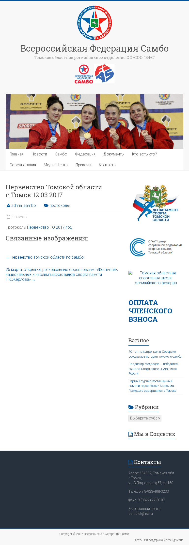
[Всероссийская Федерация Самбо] (94, 6)
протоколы (60, 205)
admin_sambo (23, 205)
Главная (17, 154)
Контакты (107, 165)
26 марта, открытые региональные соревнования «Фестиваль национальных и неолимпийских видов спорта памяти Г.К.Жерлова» (62, 274)
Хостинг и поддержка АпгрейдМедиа (159, 540)
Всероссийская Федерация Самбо (94, 48)
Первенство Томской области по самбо (45, 257)
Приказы (83, 165)
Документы (113, 154)
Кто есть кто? (144, 154)
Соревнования (23, 165)
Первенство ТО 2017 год (49, 227)
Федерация (85, 154)
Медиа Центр (56, 165)
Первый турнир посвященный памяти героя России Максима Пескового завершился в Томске (152, 385)
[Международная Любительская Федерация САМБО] (104, 67)
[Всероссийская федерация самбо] (84, 67)
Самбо (61, 154)
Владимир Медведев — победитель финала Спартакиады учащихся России (153, 368)
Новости (39, 154)
